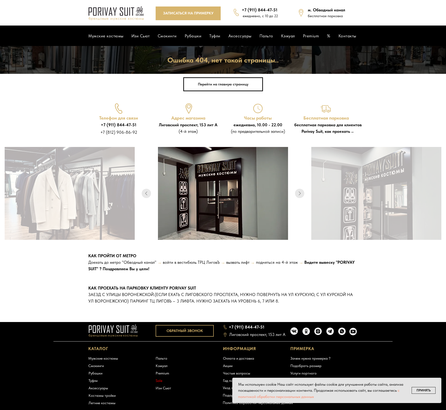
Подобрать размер (305, 366)
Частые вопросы (236, 373)
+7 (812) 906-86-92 (118, 132)
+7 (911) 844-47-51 (259, 9)
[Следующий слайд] (299, 193)
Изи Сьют (140, 35)
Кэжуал (288, 35)
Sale (159, 380)
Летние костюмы (102, 403)
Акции (228, 366)
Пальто (266, 35)
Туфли (214, 35)
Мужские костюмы (106, 35)
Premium (311, 35)
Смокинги (167, 35)
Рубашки (193, 35)
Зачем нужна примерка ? (310, 358)
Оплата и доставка (238, 358)
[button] (188, 13)
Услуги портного (303, 373)
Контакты (347, 35)
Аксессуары (240, 35)
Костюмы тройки (102, 395)
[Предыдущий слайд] (146, 193)
